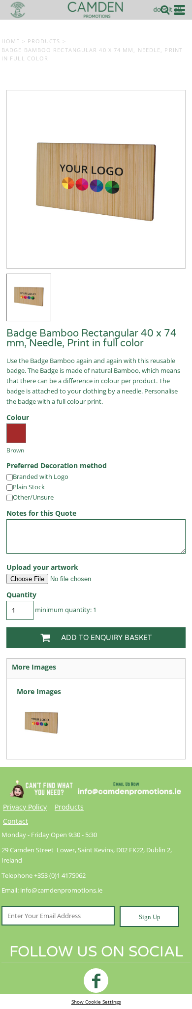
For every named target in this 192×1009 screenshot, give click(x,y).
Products (44, 41)
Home (10, 41)
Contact (15, 821)
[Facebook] (96, 980)
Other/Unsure (33, 497)
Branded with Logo (40, 476)
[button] (165, 10)
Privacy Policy (25, 807)
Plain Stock (29, 486)
